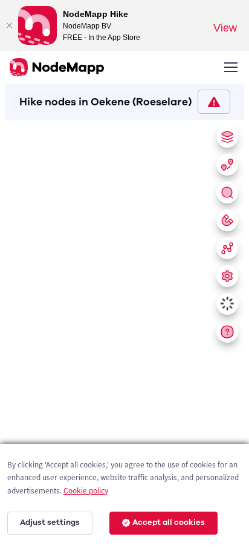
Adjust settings (50, 522)
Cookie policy (85, 491)
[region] (124, 334)
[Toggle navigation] (230, 67)
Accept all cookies (168, 522)
